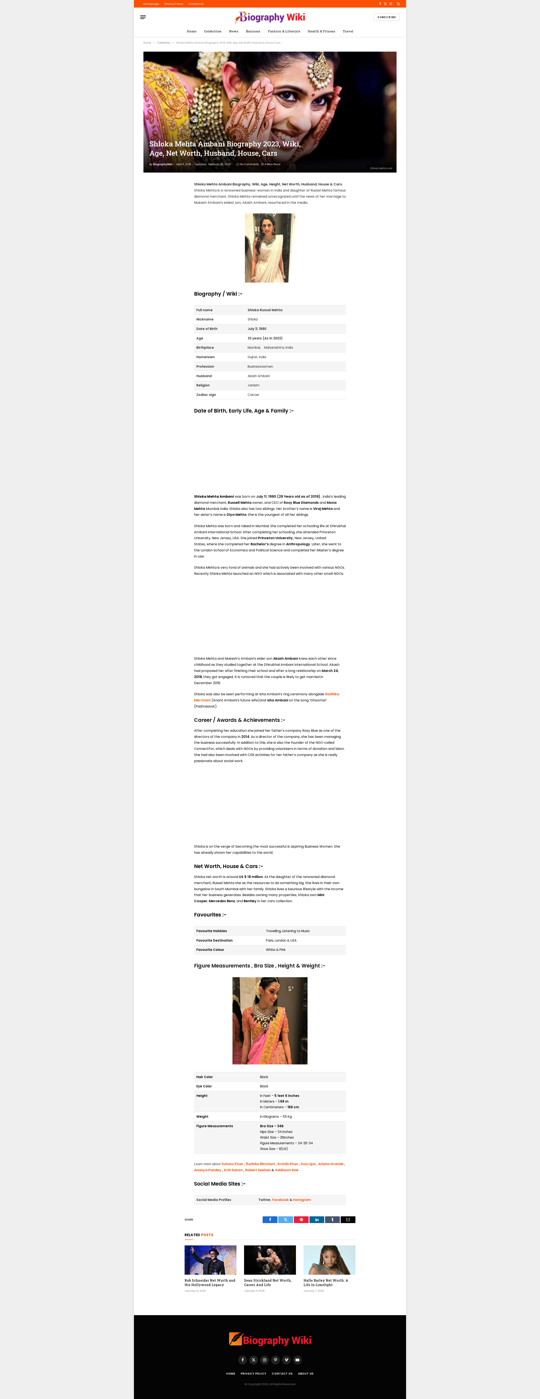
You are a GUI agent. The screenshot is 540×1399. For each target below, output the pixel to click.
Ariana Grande (330, 1164)
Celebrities (212, 31)
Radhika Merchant (260, 1164)
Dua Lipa (308, 1164)
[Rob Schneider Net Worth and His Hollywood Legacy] (210, 1259)
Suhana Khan (232, 1164)
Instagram (302, 1200)
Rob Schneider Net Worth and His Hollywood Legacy (210, 1282)
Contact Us (196, 4)
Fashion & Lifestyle (284, 31)
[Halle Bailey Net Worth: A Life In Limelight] (329, 1259)
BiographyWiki (162, 164)
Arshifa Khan (287, 1164)
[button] (398, 4)
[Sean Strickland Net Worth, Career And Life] (270, 1259)
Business (253, 31)
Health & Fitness (321, 31)
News (233, 31)
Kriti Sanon (233, 1170)
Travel (348, 31)
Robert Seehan (258, 1170)
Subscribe (387, 17)
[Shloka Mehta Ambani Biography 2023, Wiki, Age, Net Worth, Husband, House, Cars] (270, 112)
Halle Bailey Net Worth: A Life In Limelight (326, 1282)
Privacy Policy (174, 4)
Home (191, 31)
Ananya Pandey (207, 1170)
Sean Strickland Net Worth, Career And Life (268, 1282)
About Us (306, 1374)
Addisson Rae (286, 1170)
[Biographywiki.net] (270, 17)
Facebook (280, 1200)
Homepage (151, 4)
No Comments (249, 164)
